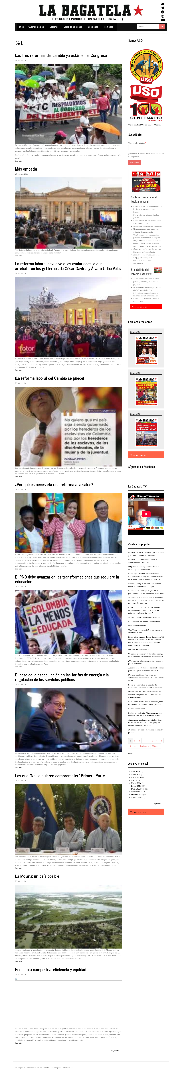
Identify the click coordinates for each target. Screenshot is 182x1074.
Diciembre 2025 (138, 788)
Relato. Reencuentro (136, 708)
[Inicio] (91, 12)
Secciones (93, 27)
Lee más (18, 160)
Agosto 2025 (136, 797)
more (130, 753)
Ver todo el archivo (138, 812)
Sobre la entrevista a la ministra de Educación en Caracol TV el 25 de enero (145, 686)
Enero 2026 (136, 785)
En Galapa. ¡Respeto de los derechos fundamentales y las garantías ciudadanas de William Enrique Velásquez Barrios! (145, 576)
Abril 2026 (135, 780)
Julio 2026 (135, 771)
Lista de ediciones (73, 27)
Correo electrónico (136, 142)
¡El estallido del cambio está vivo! (140, 271)
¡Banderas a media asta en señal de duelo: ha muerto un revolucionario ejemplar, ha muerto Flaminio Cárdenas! (145, 722)
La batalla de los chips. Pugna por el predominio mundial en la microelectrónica (146, 591)
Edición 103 (135, 372)
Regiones (109, 27)
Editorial (54, 27)
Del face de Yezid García (138, 649)
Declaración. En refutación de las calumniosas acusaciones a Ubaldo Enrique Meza (146, 677)
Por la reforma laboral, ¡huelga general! (143, 199)
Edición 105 (135, 332)
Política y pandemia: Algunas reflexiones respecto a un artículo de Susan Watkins (145, 714)
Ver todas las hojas (139, 306)
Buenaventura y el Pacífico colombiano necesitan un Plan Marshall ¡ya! (144, 584)
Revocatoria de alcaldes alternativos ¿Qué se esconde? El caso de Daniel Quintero (145, 703)
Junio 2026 (136, 774)
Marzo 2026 (136, 783)
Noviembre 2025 (138, 791)
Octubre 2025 (137, 794)
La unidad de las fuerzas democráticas (144, 621)
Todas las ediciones (138, 454)
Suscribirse (134, 162)
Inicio (21, 27)
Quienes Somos (36, 27)
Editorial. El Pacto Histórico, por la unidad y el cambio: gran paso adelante (146, 553)
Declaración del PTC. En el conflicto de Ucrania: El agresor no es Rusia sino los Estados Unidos (144, 694)
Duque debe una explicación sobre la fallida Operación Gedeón (143, 568)
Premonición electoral (137, 625)
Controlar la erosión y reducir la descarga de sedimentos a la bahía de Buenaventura (145, 655)
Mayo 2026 (136, 777)
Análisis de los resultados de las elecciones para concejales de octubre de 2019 (146, 669)
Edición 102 (135, 413)
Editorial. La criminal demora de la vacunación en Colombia (142, 560)
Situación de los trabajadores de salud (144, 617)
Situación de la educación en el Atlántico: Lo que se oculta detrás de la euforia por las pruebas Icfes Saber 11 (146, 600)
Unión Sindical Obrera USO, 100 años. (144, 124)
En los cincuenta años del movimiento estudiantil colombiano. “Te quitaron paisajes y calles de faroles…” (144, 610)
